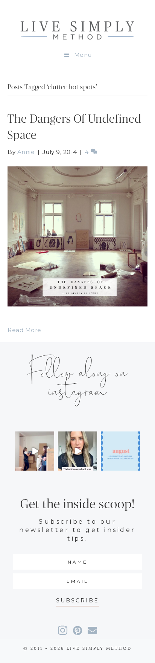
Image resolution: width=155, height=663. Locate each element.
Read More (24, 330)
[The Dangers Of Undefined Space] (77, 235)
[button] (77, 601)
